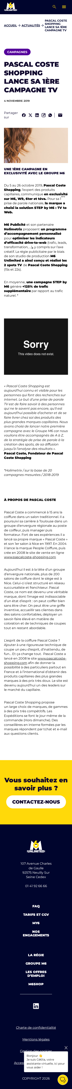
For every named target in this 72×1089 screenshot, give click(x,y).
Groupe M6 (36, 963)
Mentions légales (36, 1039)
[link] (23, 115)
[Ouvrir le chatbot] (63, 1080)
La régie (36, 955)
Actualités (31, 25)
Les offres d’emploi (36, 973)
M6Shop (36, 984)
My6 (36, 923)
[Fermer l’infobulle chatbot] (66, 1048)
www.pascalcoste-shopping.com (30, 557)
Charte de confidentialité (36, 1028)
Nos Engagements (36, 933)
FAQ (36, 906)
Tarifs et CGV (36, 915)
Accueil (10, 25)
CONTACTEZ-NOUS (36, 802)
